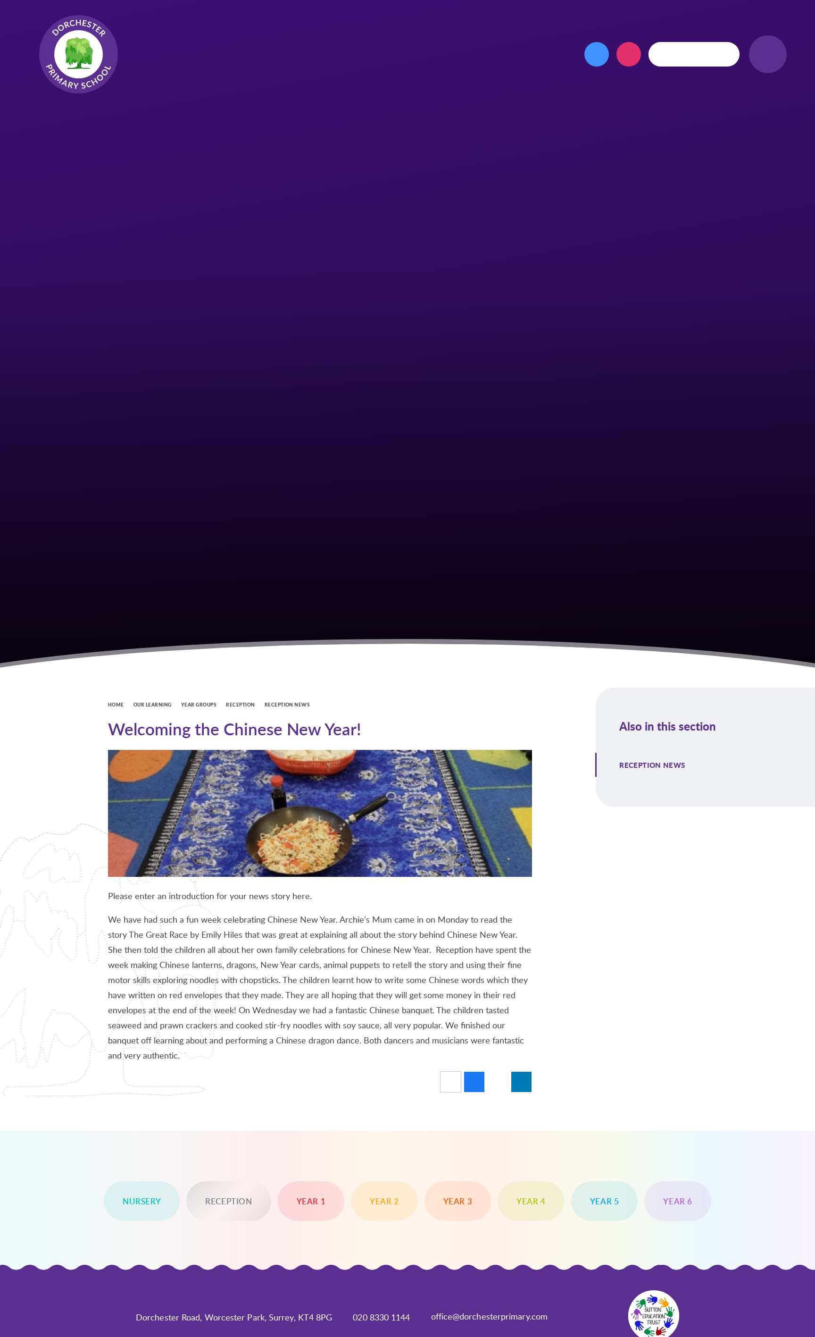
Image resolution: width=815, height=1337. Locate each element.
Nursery (142, 1201)
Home (116, 704)
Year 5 (604, 1201)
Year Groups (198, 704)
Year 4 (531, 1201)
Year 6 (677, 1201)
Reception (240, 704)
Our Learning (152, 704)
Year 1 (311, 1201)
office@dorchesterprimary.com (489, 1316)
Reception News (287, 704)
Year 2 (384, 1201)
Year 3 (458, 1201)
